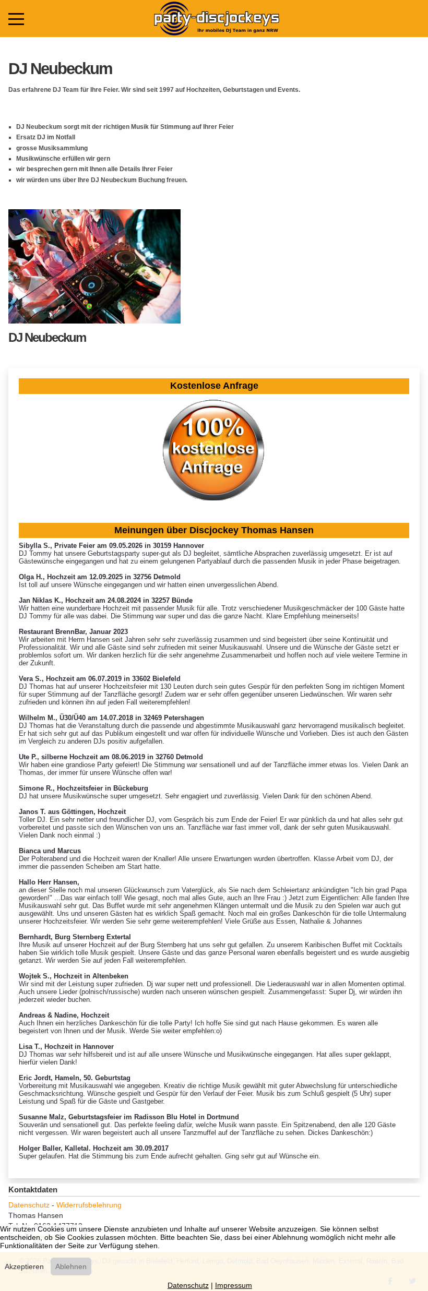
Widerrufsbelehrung (89, 1205)
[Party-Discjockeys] (216, 18)
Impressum (233, 1285)
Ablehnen (71, 1266)
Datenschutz (29, 1205)
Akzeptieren (24, 1266)
